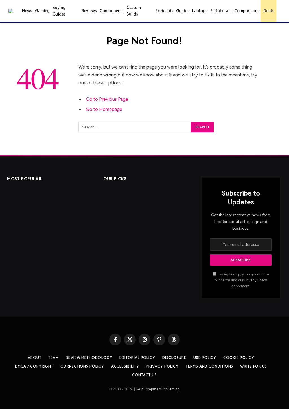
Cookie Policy (238, 357)
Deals (268, 10)
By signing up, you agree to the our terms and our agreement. (242, 280)
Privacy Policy (255, 280)
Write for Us (253, 366)
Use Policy (204, 357)
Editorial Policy (137, 357)
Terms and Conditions (209, 366)
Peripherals (220, 10)
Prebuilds (164, 10)
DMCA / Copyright (34, 366)
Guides (182, 10)
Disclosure (174, 357)
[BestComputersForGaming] (10, 11)
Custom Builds (133, 10)
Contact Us (144, 375)
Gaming (42, 10)
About (34, 357)
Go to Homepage (104, 109)
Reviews (89, 10)
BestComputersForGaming (158, 389)
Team (53, 357)
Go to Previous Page (107, 99)
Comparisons (246, 10)
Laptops (199, 10)
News (27, 10)
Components (112, 10)
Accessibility (125, 366)
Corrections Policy (82, 366)
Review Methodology (89, 357)
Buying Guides (59, 10)
